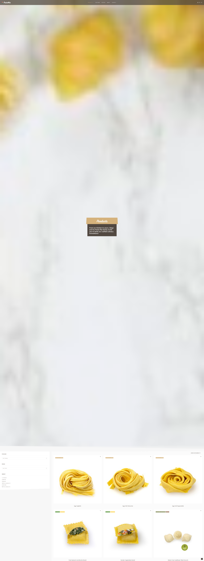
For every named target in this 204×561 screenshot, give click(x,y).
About (108, 2)
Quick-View (100, 456)
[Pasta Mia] (6, 2)
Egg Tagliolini (77, 506)
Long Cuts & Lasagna (59, 457)
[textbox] (25, 458)
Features (97, 2)
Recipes (103, 2)
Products (90, 2)
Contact (114, 2)
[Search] (200, 2)
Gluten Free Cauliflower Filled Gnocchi (178, 560)
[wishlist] (201, 2)
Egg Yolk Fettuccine (128, 506)
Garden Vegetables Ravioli (128, 560)
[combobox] (25, 458)
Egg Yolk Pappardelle (178, 506)
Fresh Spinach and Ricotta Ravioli (77, 560)
